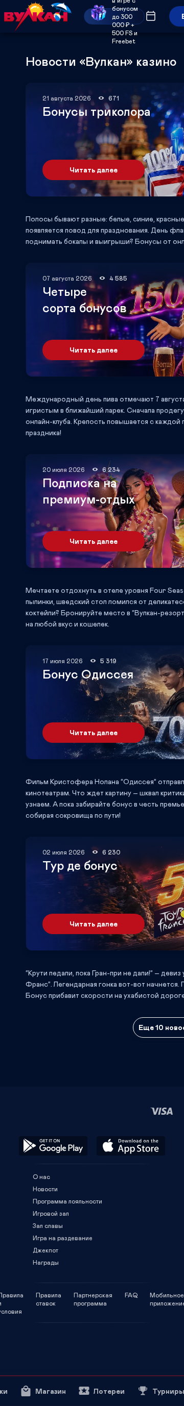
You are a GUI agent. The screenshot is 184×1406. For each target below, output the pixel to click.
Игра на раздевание (63, 1238)
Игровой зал (51, 1213)
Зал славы (48, 1225)
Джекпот (45, 1250)
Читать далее (94, 169)
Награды (46, 1262)
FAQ (131, 1295)
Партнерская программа (93, 1295)
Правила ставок (48, 1295)
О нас (41, 1176)
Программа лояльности (67, 1201)
